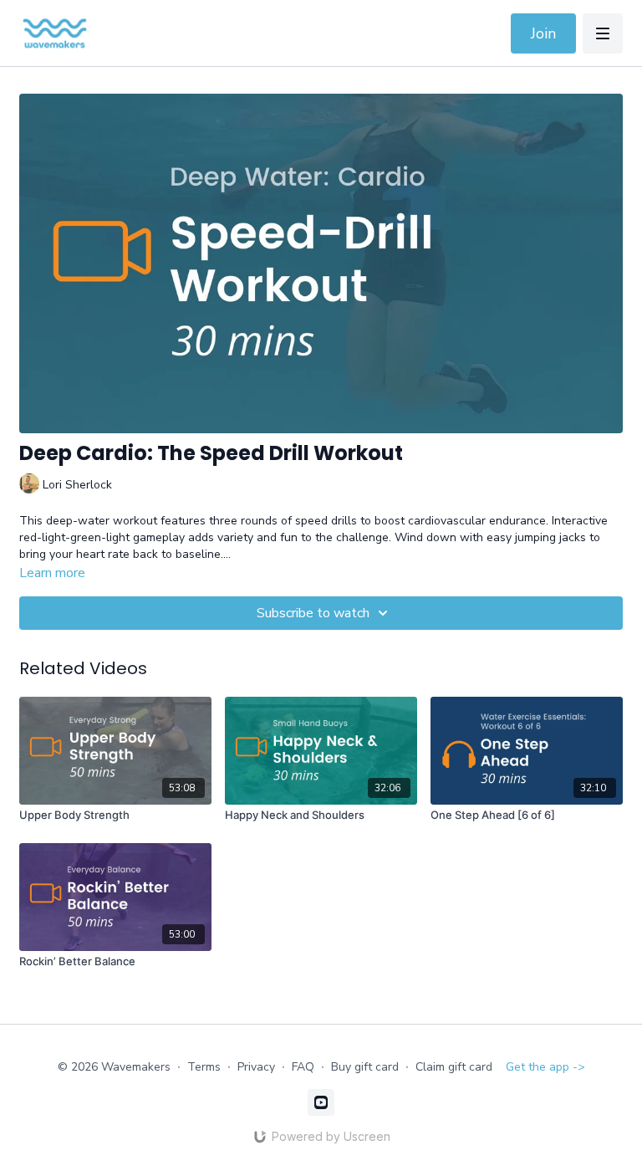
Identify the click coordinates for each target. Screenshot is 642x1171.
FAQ (303, 1067)
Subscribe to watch (313, 613)
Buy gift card (365, 1067)
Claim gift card (453, 1067)
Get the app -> (545, 1067)
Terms (204, 1067)
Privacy (256, 1067)
